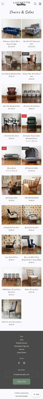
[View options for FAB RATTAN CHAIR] (38, 192)
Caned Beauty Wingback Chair (11, 74)
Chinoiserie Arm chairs (11, 136)
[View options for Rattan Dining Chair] (38, 284)
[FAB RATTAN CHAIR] (31, 185)
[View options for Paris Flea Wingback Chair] (18, 100)
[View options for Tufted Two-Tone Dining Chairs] (18, 316)
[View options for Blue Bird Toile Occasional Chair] (38, 35)
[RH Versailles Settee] (31, 155)
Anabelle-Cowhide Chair (11, 227)
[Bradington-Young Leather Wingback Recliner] (31, 123)
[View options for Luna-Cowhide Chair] (18, 251)
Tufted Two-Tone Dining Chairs (11, 322)
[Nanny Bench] (11, 155)
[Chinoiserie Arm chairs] (11, 123)
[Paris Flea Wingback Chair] (11, 93)
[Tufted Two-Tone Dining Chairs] (11, 309)
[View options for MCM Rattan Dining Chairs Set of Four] (18, 284)
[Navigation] (3, 3)
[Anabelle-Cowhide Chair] (11, 215)
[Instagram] (24, 363)
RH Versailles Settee (31, 168)
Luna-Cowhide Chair (11, 257)
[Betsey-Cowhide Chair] (31, 215)
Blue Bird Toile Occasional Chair (31, 42)
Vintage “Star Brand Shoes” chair (31, 75)
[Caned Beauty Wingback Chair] (11, 61)
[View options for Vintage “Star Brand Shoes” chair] (38, 68)
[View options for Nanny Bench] (18, 162)
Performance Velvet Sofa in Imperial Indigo (11, 42)
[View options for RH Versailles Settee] (38, 162)
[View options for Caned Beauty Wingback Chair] (18, 68)
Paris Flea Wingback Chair (11, 106)
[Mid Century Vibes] (11, 185)
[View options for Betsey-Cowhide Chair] (38, 221)
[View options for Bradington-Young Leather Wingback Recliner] (38, 130)
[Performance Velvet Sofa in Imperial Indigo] (11, 28)
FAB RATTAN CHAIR (31, 198)
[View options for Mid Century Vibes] (18, 192)
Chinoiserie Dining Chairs (31, 106)
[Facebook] (19, 363)
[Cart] (40, 3)
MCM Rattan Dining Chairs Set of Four (11, 290)
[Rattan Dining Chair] (31, 277)
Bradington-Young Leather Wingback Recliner (31, 137)
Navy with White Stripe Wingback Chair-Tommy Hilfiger (31, 258)
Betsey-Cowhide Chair (31, 227)
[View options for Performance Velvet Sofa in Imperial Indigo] (18, 35)
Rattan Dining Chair (31, 289)
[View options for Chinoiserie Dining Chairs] (38, 100)
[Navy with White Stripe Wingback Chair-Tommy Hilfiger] (31, 244)
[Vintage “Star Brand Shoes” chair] (31, 61)
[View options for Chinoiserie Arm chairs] (18, 130)
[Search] (35, 3)
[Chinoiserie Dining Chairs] (31, 93)
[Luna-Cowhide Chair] (11, 244)
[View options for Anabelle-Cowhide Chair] (18, 221)
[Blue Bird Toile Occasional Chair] (31, 28)
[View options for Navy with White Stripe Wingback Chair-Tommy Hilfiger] (38, 251)
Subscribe (21, 382)
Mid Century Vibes (11, 198)
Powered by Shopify (22, 396)
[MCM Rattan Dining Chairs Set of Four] (11, 277)
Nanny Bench (11, 168)
